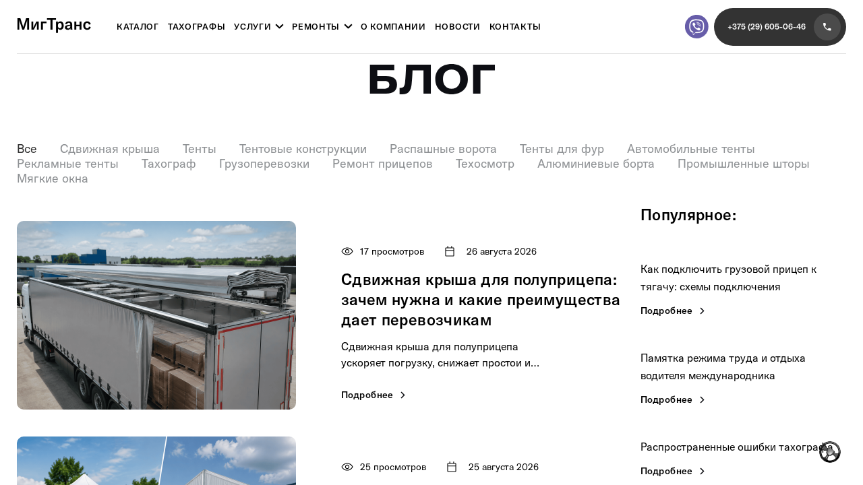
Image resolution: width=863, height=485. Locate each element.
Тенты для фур (562, 148)
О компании (393, 27)
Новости (458, 27)
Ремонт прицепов (382, 163)
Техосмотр (485, 163)
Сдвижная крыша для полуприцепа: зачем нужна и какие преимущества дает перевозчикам (480, 299)
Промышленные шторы (744, 163)
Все (27, 148)
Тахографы (196, 27)
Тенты (199, 148)
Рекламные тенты (68, 163)
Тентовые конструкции (303, 148)
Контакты (515, 27)
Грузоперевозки (264, 163)
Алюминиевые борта (596, 163)
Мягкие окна (52, 178)
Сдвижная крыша (110, 148)
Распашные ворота (443, 148)
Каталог (138, 27)
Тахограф (169, 163)
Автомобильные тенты (691, 148)
